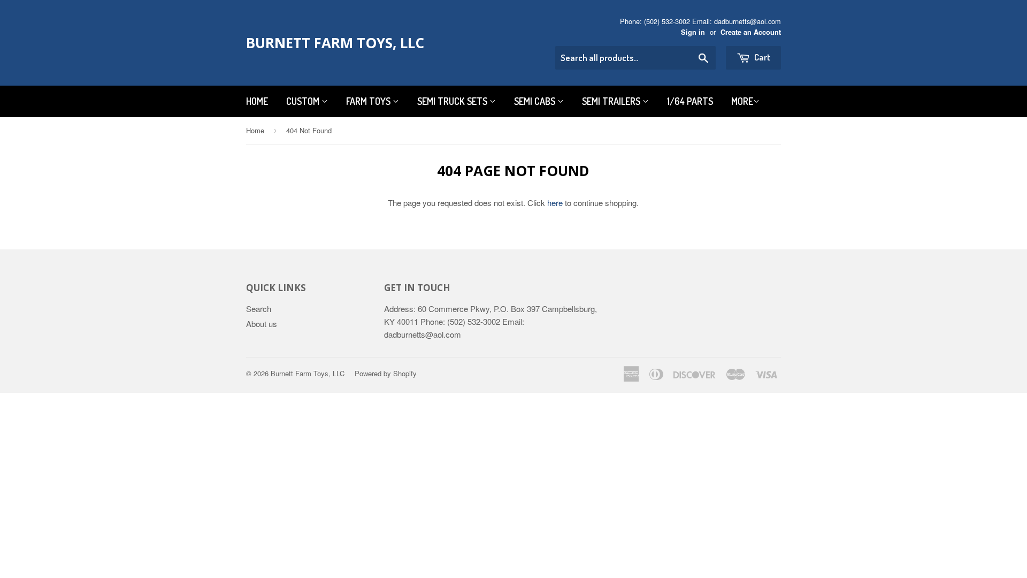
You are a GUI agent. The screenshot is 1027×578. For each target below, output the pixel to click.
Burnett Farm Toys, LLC (335, 42)
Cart (761, 57)
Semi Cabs (535, 101)
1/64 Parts (690, 101)
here (555, 202)
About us (261, 323)
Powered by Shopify (386, 373)
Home (257, 101)
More (742, 101)
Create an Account (751, 32)
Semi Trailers (612, 101)
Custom (303, 101)
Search (258, 308)
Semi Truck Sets (453, 101)
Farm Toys (369, 101)
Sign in (693, 32)
